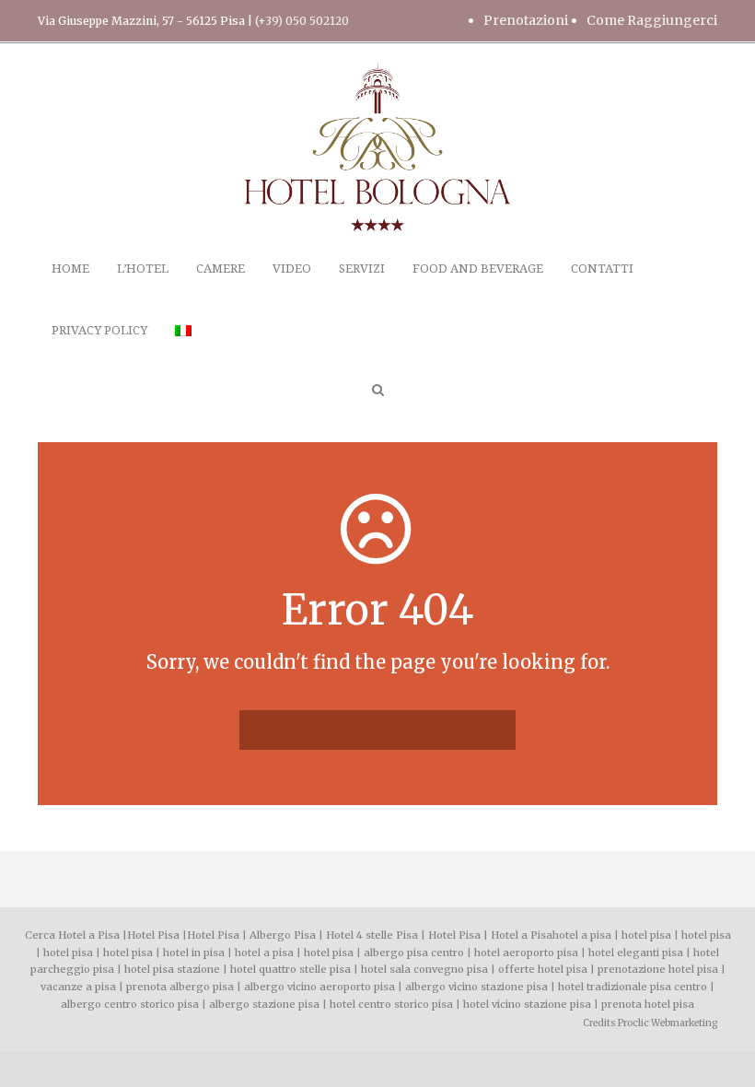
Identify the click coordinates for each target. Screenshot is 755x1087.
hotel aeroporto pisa (526, 952)
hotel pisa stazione (172, 969)
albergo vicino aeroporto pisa (319, 986)
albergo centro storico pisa (130, 1004)
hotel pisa (646, 935)
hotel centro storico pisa (391, 1004)
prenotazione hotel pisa (658, 969)
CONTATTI (602, 268)
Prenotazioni (525, 20)
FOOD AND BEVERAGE (477, 268)
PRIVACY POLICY (99, 330)
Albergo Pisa (283, 935)
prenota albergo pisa (180, 986)
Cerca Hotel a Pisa (72, 935)
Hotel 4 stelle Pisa (372, 935)
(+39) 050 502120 (302, 21)
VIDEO (292, 268)
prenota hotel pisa (647, 1004)
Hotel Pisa (153, 935)
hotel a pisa (581, 935)
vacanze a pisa (78, 986)
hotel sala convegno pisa (424, 969)
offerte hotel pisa (542, 969)
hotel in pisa (194, 952)
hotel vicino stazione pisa (527, 1004)
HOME (70, 268)
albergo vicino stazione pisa (476, 986)
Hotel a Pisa (521, 935)
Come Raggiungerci (652, 20)
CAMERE (220, 268)
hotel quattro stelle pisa (290, 969)
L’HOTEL (142, 268)
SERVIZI (362, 268)
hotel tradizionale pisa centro (632, 986)
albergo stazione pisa (264, 1004)
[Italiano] (183, 351)
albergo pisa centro (414, 952)
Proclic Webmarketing (667, 1023)
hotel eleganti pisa (635, 952)
